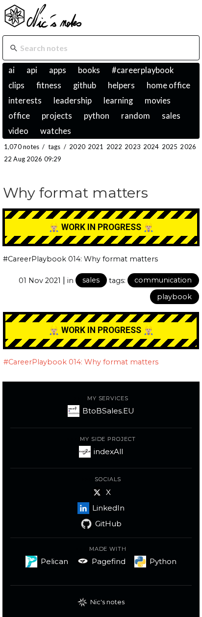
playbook (174, 296)
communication (163, 280)
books (89, 70)
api (31, 70)
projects (57, 116)
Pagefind (109, 561)
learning (118, 100)
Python (163, 561)
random (135, 116)
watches (55, 131)
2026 (188, 147)
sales (171, 116)
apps (57, 70)
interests (25, 100)
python (96, 116)
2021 (96, 147)
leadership (72, 100)
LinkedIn (108, 508)
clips (16, 85)
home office (168, 85)
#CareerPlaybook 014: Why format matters (80, 259)
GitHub (108, 523)
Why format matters (75, 192)
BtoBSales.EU (108, 410)
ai (11, 70)
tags (54, 147)
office (19, 116)
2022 (114, 147)
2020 (77, 147)
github (84, 85)
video (18, 131)
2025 (170, 147)
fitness (48, 85)
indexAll (108, 451)
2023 (133, 147)
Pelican (54, 561)
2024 (151, 147)
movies (158, 100)
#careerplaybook (143, 70)
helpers (121, 85)
